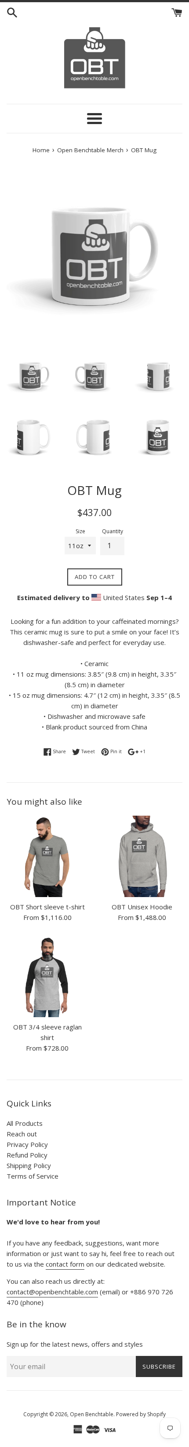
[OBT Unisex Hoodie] (141, 856)
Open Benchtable (91, 1414)
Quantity (112, 531)
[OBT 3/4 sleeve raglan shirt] (47, 976)
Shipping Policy (29, 1165)
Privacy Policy (27, 1144)
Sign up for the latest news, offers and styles (75, 1344)
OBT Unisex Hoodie (142, 906)
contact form (65, 1264)
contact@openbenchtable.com (52, 1291)
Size (80, 531)
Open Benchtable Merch (90, 150)
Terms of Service (32, 1176)
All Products (25, 1123)
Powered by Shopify (141, 1414)
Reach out (22, 1133)
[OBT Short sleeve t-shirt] (47, 856)
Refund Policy (27, 1154)
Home (41, 150)
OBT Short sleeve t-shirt (47, 906)
